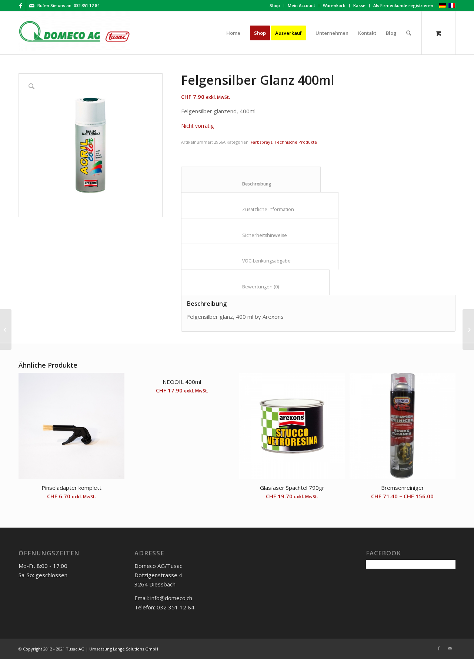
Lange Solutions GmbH (135, 649)
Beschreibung (251, 184)
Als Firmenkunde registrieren (403, 5)
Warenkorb (334, 5)
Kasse (359, 5)
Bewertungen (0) (255, 287)
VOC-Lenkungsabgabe (260, 261)
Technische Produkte (295, 142)
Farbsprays (261, 142)
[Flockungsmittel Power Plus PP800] (468, 329)
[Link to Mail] (31, 5)
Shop (275, 5)
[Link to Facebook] (20, 5)
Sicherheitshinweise (260, 235)
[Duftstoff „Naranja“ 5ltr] (5, 329)
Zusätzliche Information (260, 209)
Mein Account (301, 5)
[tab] (251, 180)
